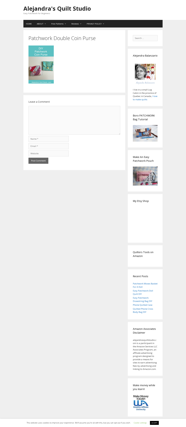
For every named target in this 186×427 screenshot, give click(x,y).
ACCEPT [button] (154, 423)
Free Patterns (57, 23)
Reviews (75, 23)
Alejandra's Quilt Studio (57, 8)
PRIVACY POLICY (94, 23)
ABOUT (40, 23)
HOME (29, 23)
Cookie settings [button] (140, 422)
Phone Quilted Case (142, 304)
